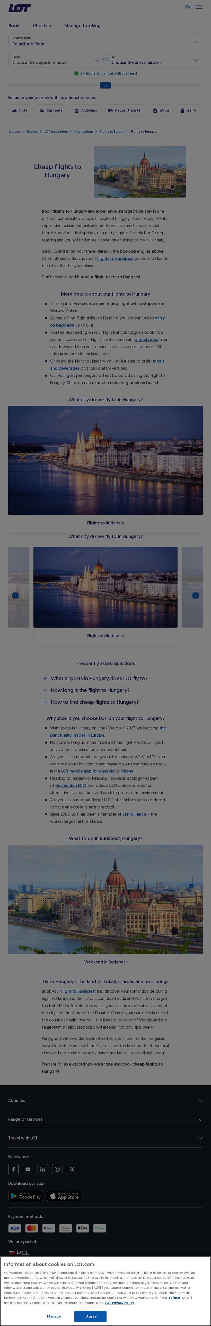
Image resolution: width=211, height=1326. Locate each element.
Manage (54, 1316)
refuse (174, 1298)
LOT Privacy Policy (119, 1303)
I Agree (90, 1316)
